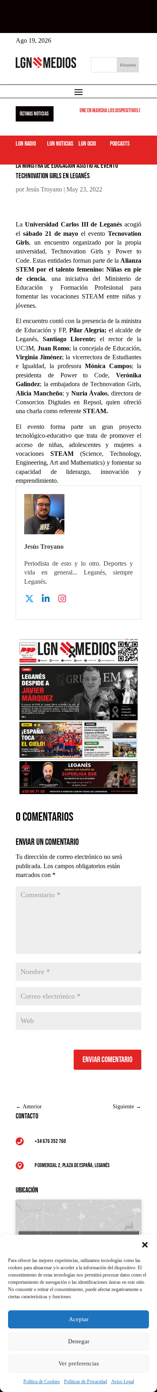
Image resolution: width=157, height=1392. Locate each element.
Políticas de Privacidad (85, 1381)
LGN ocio (87, 144)
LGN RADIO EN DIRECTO (88, 17)
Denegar (78, 1341)
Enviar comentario (107, 1060)
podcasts (120, 144)
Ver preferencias (78, 1363)
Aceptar (79, 1319)
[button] (145, 1245)
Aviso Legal (122, 1381)
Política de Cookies (41, 1381)
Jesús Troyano (44, 189)
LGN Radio (26, 144)
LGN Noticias (60, 144)
